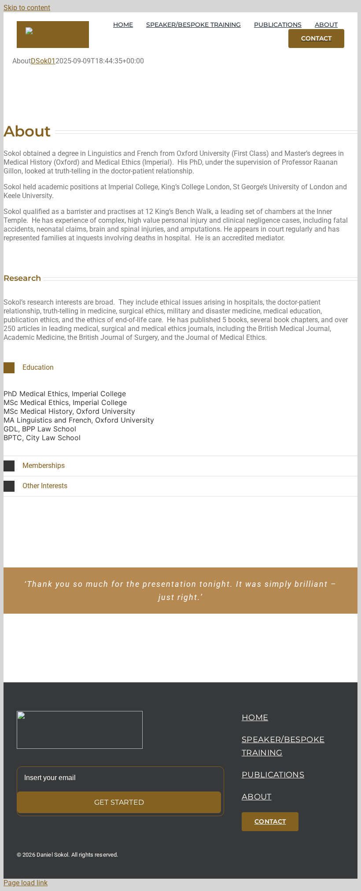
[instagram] (340, 865)
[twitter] (324, 865)
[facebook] (309, 865)
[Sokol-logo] (80, 714)
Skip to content (27, 8)
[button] (180, 368)
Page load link (26, 883)
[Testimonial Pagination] (149, 627)
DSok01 (43, 61)
